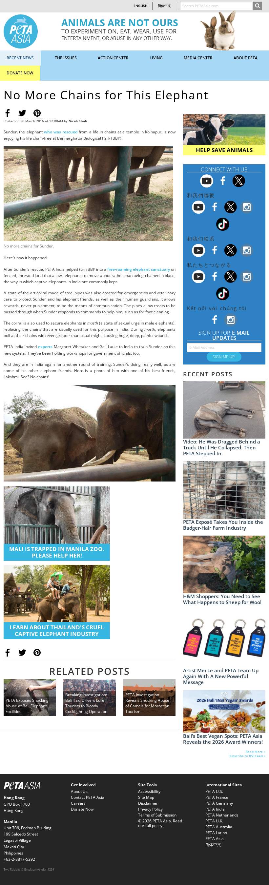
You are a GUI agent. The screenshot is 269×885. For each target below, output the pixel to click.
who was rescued (60, 132)
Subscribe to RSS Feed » (247, 756)
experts (45, 346)
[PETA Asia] (21, 31)
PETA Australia (218, 827)
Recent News (20, 58)
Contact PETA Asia (87, 797)
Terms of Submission (157, 815)
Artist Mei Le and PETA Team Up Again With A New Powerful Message (221, 676)
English (141, 6)
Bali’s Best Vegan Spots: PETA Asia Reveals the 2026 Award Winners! (223, 739)
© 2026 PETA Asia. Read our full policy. (160, 823)
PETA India (215, 809)
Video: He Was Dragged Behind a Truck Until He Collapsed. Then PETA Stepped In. (221, 447)
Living (156, 58)
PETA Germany (219, 803)
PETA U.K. (214, 821)
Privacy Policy (150, 809)
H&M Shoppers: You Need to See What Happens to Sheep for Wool (222, 599)
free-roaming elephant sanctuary (138, 269)
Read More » (255, 752)
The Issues (66, 58)
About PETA (246, 58)
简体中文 (164, 6)
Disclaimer (148, 803)
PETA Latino (216, 833)
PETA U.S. (214, 791)
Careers (78, 803)
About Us (79, 791)
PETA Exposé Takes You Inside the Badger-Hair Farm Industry (223, 525)
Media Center (198, 58)
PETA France (216, 797)
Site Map (146, 797)
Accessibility (149, 791)
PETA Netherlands (221, 815)
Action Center (113, 58)
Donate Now (20, 73)
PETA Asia (214, 838)
